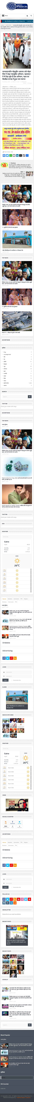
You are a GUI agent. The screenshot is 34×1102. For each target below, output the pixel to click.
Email (30, 83)
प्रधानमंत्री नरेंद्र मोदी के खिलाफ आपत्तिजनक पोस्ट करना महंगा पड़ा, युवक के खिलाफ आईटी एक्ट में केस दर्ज (20, 1040)
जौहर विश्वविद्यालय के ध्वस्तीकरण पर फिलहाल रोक (12, 250)
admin (8, 81)
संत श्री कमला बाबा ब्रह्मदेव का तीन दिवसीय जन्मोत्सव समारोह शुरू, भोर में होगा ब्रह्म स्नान (20, 1056)
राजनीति (5, 373)
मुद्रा (5, 371)
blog (5, 352)
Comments (16, 598)
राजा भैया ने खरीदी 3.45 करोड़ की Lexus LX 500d (17, 21)
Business (10, 598)
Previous (13, 163)
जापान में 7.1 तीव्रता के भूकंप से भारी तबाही (11, 332)
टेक (4, 359)
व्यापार (5, 380)
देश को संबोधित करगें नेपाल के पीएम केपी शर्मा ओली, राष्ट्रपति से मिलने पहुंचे (19, 635)
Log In (5, 680)
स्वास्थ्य (5, 385)
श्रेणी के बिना (24, 81)
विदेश (5, 378)
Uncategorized (7, 354)
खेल (4, 357)
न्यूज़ (4, 366)
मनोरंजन (5, 369)
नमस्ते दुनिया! (5, 424)
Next (22, 172)
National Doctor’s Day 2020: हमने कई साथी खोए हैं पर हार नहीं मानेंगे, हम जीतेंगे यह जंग (17, 478)
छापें (25, 83)
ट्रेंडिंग (5, 361)
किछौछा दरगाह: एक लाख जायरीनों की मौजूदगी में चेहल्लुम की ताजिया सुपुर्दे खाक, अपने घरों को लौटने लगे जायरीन (16, 205)
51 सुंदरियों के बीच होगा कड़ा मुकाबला (10, 227)
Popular (4, 598)
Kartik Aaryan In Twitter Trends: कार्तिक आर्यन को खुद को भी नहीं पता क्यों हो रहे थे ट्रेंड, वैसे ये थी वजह (17, 506)
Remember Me (17, 680)
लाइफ (5, 376)
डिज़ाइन (5, 364)
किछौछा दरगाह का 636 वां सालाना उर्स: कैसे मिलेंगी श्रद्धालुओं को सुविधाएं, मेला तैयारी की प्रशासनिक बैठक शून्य (20, 1049)
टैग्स (21, 598)
